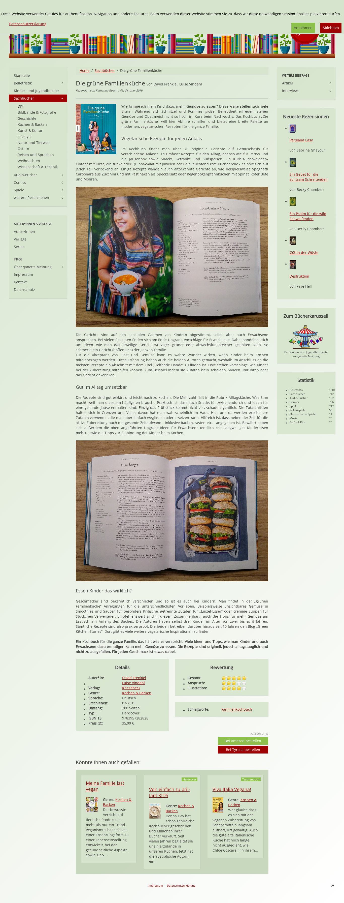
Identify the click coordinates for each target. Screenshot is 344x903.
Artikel (287, 83)
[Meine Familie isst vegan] (92, 804)
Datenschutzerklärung (181, 885)
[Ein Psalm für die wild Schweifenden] (293, 201)
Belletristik (23, 83)
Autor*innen (24, 231)
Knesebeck (131, 687)
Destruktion (299, 276)
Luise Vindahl (190, 84)
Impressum (23, 274)
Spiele (19, 190)
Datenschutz (24, 289)
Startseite (22, 75)
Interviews (290, 90)
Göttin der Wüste (304, 252)
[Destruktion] (293, 264)
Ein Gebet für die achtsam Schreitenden (309, 177)
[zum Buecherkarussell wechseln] (306, 336)
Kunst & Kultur (30, 130)
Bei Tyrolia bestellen (243, 749)
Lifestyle (24, 136)
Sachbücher (105, 70)
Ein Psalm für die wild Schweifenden (308, 216)
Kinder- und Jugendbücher (36, 90)
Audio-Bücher (25, 174)
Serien (19, 246)
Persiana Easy (301, 140)
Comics (20, 182)
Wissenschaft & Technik (38, 166)
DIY (20, 106)
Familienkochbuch (236, 709)
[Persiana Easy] (293, 128)
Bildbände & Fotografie (37, 112)
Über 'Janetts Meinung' (33, 266)
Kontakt (20, 282)
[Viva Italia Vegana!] (218, 804)
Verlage (20, 239)
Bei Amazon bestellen (243, 740)
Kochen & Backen (136, 692)
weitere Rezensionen (31, 197)
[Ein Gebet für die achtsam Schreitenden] (293, 162)
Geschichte (27, 118)
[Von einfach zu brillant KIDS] (155, 810)
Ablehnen (331, 27)
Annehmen (303, 27)
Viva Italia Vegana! (232, 789)
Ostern (23, 148)
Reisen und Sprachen (36, 154)
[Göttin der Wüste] (293, 240)
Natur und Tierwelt (34, 142)
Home (84, 70)
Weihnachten (29, 160)
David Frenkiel (166, 84)
